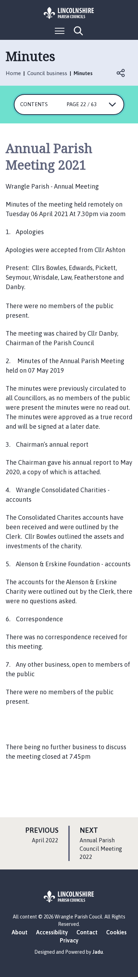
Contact (87, 932)
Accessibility (52, 932)
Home (13, 73)
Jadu (97, 952)
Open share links (121, 73)
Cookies (116, 932)
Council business (47, 73)
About (20, 932)
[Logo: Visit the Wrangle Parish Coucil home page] (69, 13)
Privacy (69, 940)
